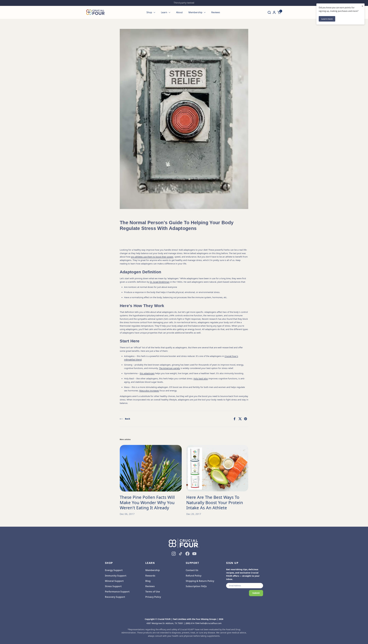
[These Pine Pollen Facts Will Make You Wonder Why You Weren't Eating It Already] (151, 468)
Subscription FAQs (196, 586)
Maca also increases (149, 390)
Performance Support (117, 591)
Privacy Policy (153, 596)
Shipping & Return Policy (200, 581)
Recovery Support (115, 596)
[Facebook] (187, 554)
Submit (256, 593)
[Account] (274, 12)
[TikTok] (181, 554)
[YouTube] (194, 554)
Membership (152, 570)
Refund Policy (193, 575)
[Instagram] (174, 554)
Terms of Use (152, 591)
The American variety (169, 368)
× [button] (362, 6)
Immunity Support (115, 575)
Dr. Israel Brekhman (159, 281)
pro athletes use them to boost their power (152, 256)
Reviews (150, 586)
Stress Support (113, 586)
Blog (148, 581)
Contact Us (192, 570)
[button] (269, 12)
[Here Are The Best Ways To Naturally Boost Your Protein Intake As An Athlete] (217, 468)
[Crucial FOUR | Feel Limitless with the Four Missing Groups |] (95, 12)
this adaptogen (147, 373)
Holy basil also (200, 378)
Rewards (150, 575)
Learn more (327, 18)
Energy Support (114, 570)
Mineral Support (114, 581)
